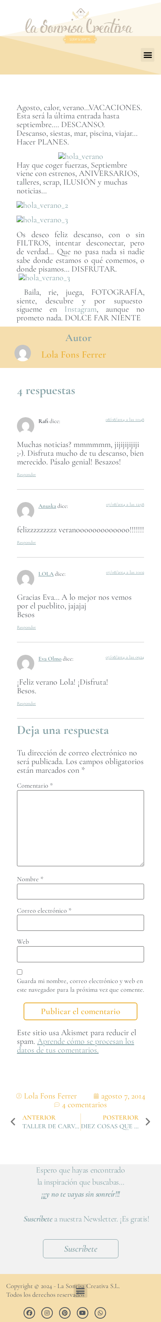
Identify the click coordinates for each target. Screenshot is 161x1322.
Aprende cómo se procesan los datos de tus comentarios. (75, 1045)
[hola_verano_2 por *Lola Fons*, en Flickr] (42, 205)
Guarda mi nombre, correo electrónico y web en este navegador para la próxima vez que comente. (80, 985)
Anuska (47, 506)
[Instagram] (47, 1313)
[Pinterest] (65, 1313)
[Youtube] (82, 1313)
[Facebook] (29, 1313)
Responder (26, 474)
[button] (147, 55)
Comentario (35, 785)
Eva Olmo (50, 658)
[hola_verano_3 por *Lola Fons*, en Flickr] (42, 220)
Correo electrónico (44, 910)
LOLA (46, 573)
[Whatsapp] (100, 1313)
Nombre (30, 879)
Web (23, 941)
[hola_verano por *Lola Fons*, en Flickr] (80, 156)
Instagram (80, 309)
